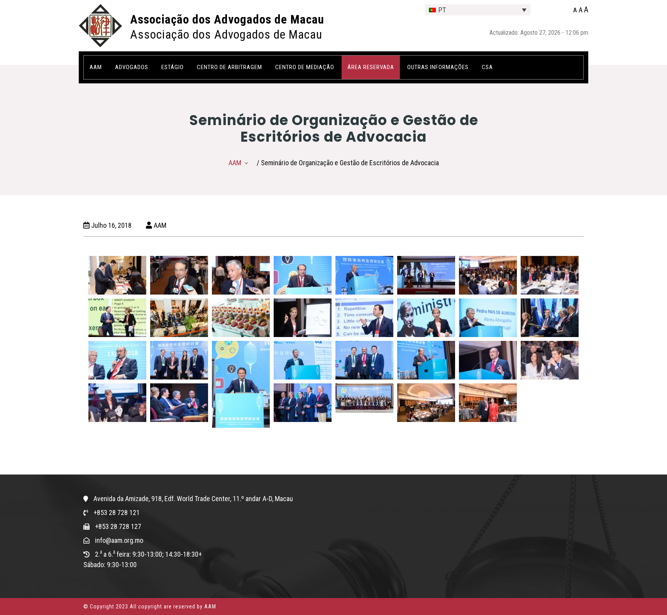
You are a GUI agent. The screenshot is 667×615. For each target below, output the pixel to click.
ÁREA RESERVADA (370, 67)
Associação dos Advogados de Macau (227, 19)
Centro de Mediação (304, 67)
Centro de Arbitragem (229, 67)
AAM (235, 163)
